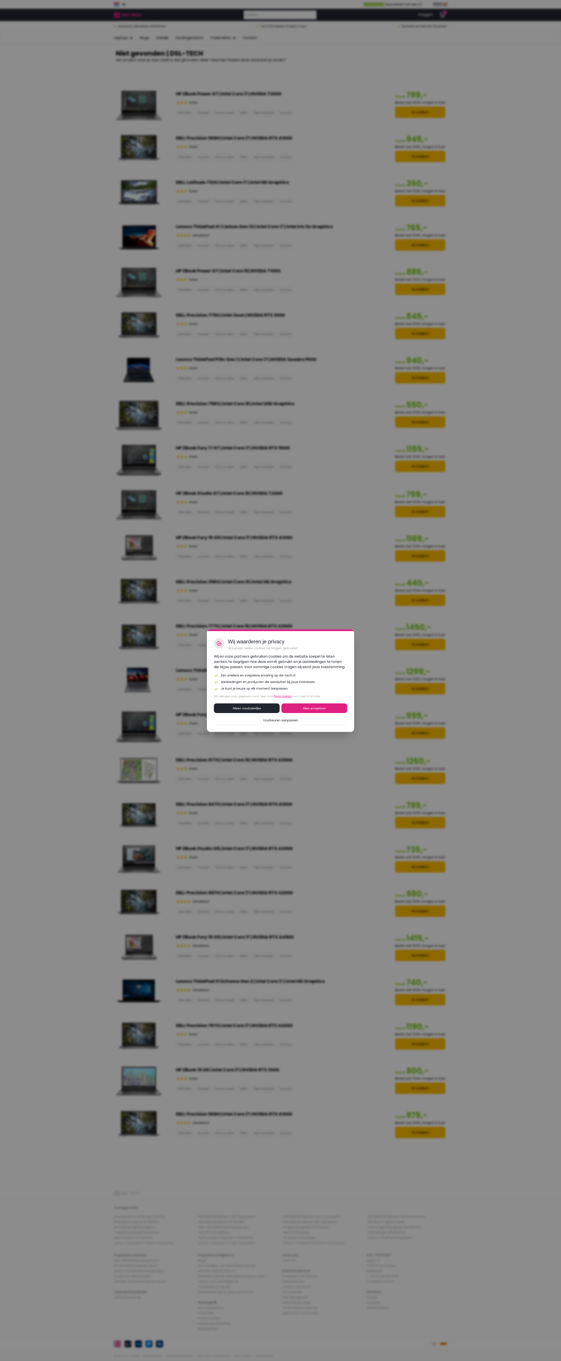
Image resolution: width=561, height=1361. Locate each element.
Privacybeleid (282, 696)
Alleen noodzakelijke (247, 708)
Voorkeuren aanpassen (280, 720)
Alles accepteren (314, 708)
